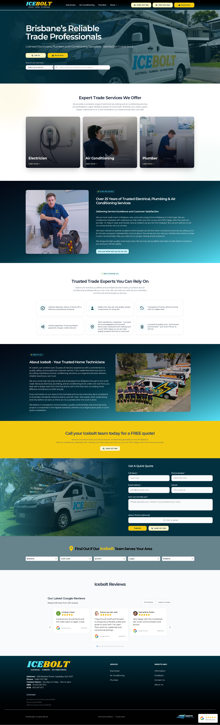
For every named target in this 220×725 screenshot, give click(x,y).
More (112, 5)
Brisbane (30, 559)
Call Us (37, 55)
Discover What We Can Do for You (112, 251)
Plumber (114, 680)
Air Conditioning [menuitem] (86, 5)
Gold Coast (65, 559)
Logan (132, 559)
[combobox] (68, 67)
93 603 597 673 (39, 685)
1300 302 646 (164, 5)
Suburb (174, 485)
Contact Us (159, 680)
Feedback (159, 675)
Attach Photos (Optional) (139, 515)
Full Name (133, 473)
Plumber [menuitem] (102, 5)
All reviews (148, 602)
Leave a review (164, 602)
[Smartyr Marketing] (185, 716)
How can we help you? (138, 497)
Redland (166, 559)
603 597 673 (38, 687)
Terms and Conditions (105, 717)
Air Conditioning (117, 675)
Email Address (134, 485)
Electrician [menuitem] (71, 5)
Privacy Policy (120, 717)
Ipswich (98, 559)
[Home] (39, 5)
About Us (158, 685)
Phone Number (178, 473)
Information (159, 671)
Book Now (185, 5)
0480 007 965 (142, 5)
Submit (137, 528)
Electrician (115, 671)
